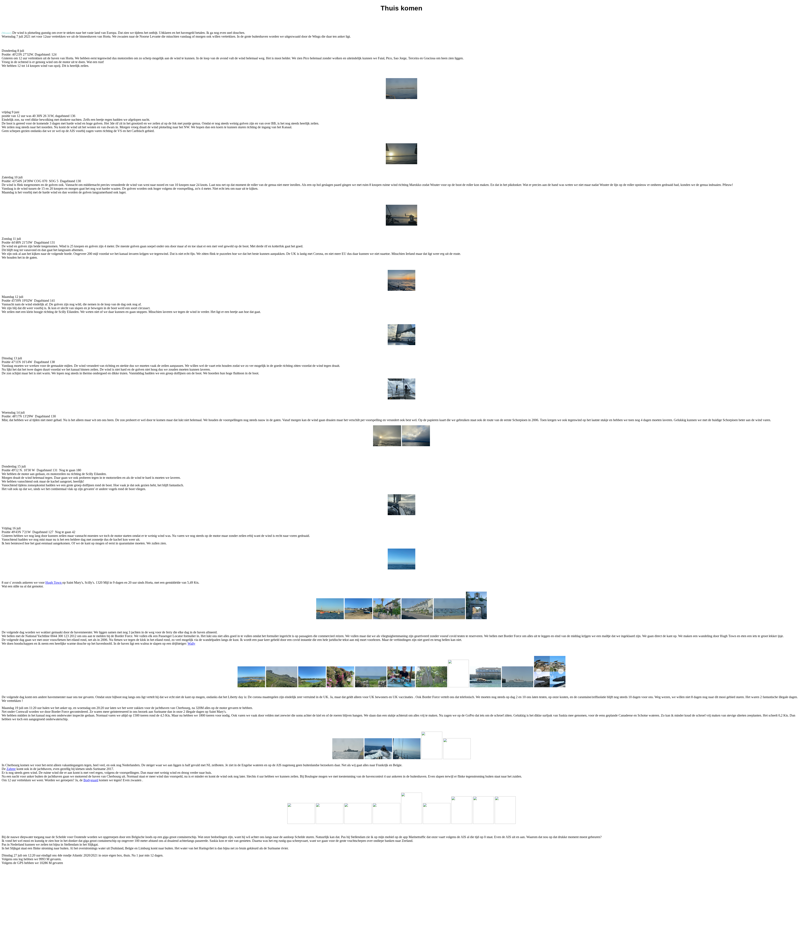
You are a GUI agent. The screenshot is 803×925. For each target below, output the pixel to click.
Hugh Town (53, 582)
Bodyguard (90, 780)
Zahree (11, 769)
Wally (191, 643)
